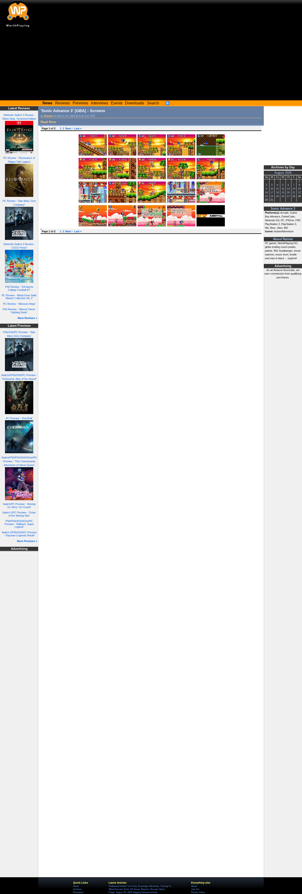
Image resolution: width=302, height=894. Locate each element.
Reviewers (78, 892)
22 (299, 192)
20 (288, 192)
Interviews (99, 103)
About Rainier (283, 239)
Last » (78, 128)
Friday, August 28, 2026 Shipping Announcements (133, 892)
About (194, 886)
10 (271, 188)
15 (299, 188)
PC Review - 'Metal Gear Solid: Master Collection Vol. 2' (19, 297)
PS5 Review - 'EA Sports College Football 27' (19, 288)
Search (153, 103)
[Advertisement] (151, 65)
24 (271, 196)
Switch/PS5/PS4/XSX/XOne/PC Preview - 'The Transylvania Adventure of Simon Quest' (19, 461)
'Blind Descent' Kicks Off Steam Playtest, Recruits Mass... (138, 889)
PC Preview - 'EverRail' (19, 418)
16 (266, 192)
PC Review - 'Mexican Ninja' (19, 303)
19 (282, 192)
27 (288, 196)
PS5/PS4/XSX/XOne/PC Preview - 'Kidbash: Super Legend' (19, 524)
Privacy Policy (198, 892)
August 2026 (283, 172)
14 (293, 188)
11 (277, 188)
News (76, 886)
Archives (77, 889)
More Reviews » (27, 318)
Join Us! (195, 889)
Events (116, 103)
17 (271, 192)
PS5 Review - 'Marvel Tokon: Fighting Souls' (19, 311)
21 (293, 192)
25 (277, 196)
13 (288, 188)
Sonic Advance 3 (283, 208)
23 (266, 196)
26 (282, 196)
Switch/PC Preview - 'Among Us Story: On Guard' (19, 505)
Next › (69, 128)
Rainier (48, 115)
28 (293, 196)
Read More (48, 122)
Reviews (62, 103)
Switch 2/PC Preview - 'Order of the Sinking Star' (19, 514)
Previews (80, 103)
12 (282, 188)
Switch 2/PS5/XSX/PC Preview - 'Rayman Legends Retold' (19, 534)
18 (277, 192)
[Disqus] (151, 295)
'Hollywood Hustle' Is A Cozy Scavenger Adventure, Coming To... (141, 886)
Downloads (134, 103)
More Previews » (27, 541)
